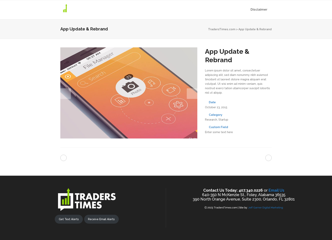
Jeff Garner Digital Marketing (265, 207)
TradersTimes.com (221, 29)
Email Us (276, 190)
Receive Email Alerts (101, 219)
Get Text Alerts (69, 219)
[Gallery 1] (128, 137)
